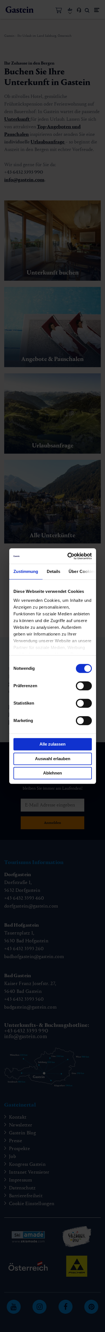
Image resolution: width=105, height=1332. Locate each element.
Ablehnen (52, 773)
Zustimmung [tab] (25, 571)
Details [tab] (53, 571)
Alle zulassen (52, 744)
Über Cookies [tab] (82, 571)
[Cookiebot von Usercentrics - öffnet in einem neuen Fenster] (70, 556)
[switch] (84, 685)
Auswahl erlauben (52, 758)
